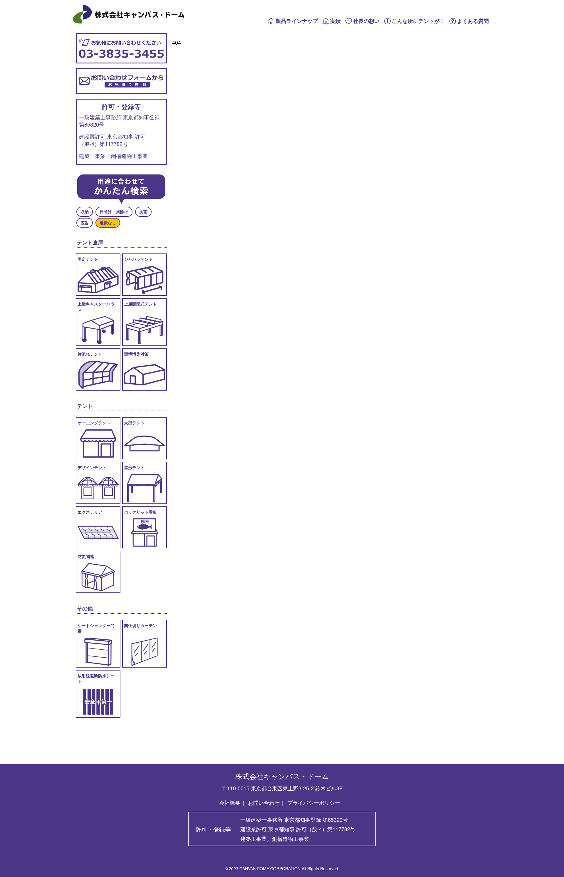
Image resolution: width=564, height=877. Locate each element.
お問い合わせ (264, 802)
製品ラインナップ (297, 21)
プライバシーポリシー (313, 802)
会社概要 (229, 802)
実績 (335, 21)
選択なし (108, 223)
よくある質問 (473, 21)
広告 (84, 223)
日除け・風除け (114, 211)
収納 (84, 211)
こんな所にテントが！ (418, 21)
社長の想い (366, 21)
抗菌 (143, 211)
